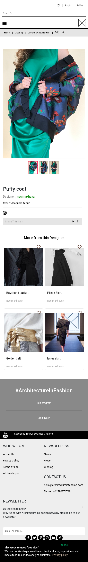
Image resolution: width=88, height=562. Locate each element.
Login (68, 5)
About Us (8, 454)
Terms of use (10, 466)
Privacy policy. (60, 555)
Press (47, 460)
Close (64, 545)
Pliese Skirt (54, 292)
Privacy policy (11, 460)
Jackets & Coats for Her (39, 33)
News (47, 454)
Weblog (48, 466)
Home (7, 33)
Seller (80, 5)
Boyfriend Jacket (17, 292)
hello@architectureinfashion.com (63, 484)
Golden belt (13, 358)
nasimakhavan (26, 196)
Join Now (44, 417)
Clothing (19, 33)
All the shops (11, 473)
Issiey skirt (54, 358)
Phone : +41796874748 (57, 491)
